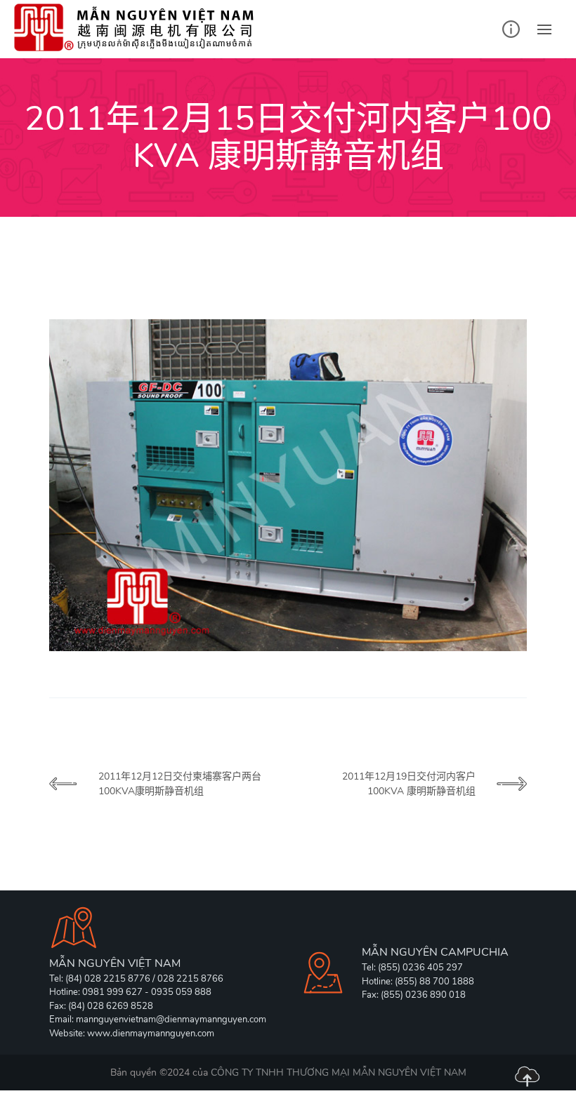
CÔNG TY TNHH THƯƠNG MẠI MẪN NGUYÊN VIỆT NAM (338, 1072)
